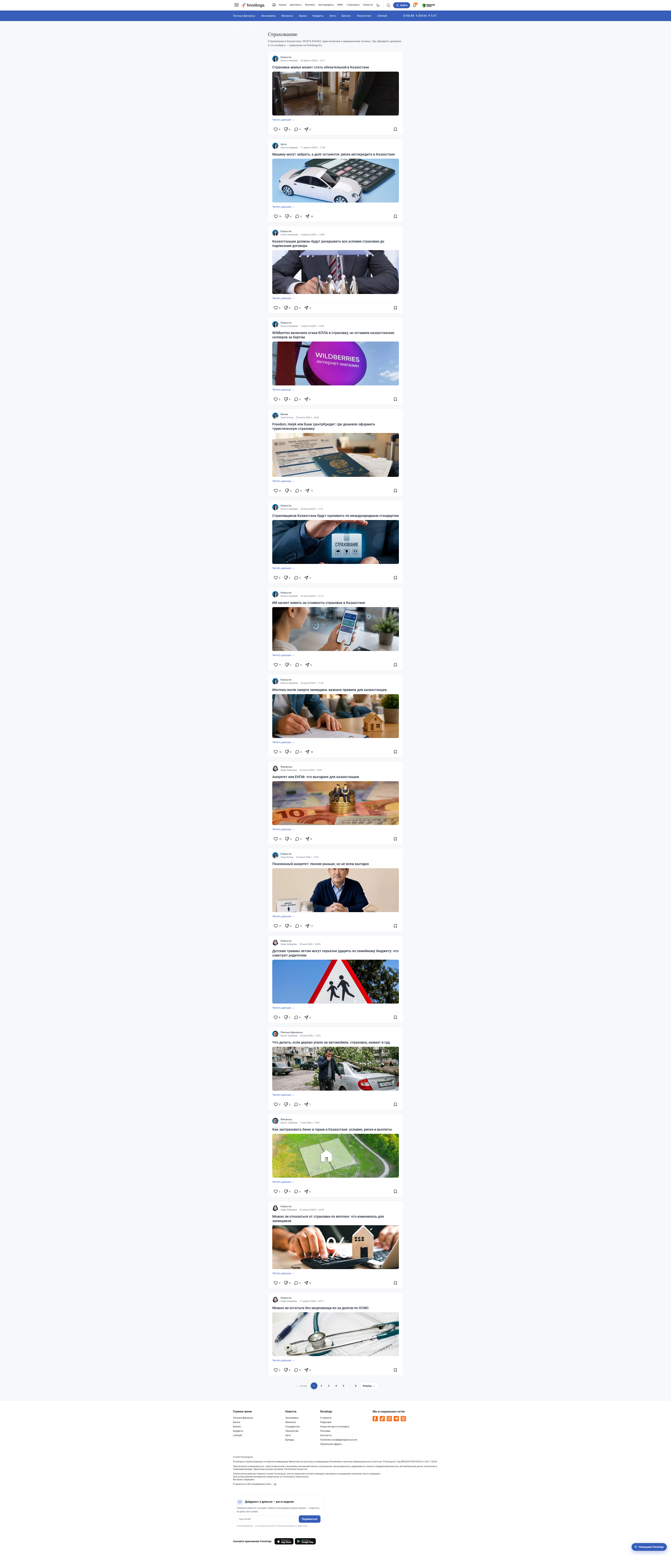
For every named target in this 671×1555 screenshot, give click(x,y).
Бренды (238, 26)
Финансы (287, 15)
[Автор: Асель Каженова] (275, 233)
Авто (333, 15)
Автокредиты (326, 4)
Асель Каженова (289, 234)
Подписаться (309, 1519)
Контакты (326, 1435)
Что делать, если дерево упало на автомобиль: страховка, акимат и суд (331, 1042)
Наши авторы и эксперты (334, 1426)
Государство (292, 1426)
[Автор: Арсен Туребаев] (275, 1034)
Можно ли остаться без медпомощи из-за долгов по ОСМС (320, 1308)
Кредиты (318, 15)
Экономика (268, 15)
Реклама (325, 1431)
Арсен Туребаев (289, 1035)
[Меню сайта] (236, 5)
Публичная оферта (331, 1444)
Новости (368, 4)
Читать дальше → (283, 119)
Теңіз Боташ (287, 417)
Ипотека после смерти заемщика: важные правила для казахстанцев (329, 690)
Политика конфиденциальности (338, 1439)
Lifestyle (382, 15)
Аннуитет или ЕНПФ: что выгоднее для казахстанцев (315, 777)
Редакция (325, 1422)
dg (275, 1484)
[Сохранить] (395, 129)
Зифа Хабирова (289, 770)
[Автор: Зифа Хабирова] (275, 768)
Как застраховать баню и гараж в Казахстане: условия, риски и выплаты (332, 1129)
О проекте (326, 1417)
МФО (340, 4)
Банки (282, 4)
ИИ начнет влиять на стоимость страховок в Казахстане (318, 603)
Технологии (364, 15)
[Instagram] (389, 1418)
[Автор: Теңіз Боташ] (275, 416)
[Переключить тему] (378, 5)
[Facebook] (375, 1419)
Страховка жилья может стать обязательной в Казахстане (320, 67)
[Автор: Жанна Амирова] (275, 59)
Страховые (353, 4)
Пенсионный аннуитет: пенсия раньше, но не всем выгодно (320, 864)
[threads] (403, 1419)
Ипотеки (310, 4)
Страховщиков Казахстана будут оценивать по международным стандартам (335, 516)
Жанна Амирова (289, 60)
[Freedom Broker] (428, 5)
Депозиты (296, 4)
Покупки (254, 26)
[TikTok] (382, 1419)
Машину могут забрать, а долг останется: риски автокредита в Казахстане (333, 154)
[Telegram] (396, 1418)
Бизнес (346, 15)
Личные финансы (244, 15)
